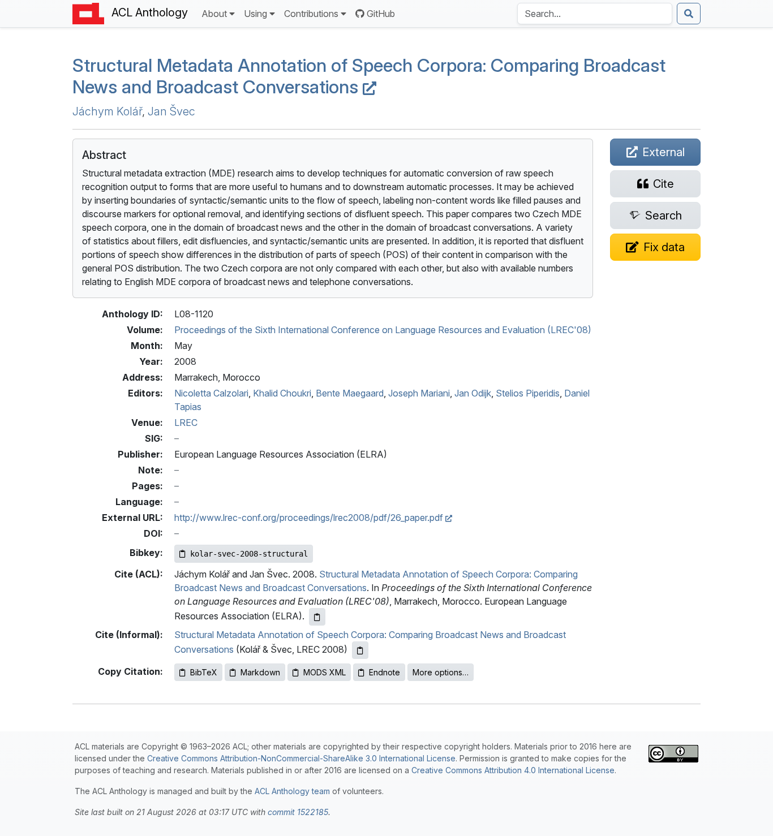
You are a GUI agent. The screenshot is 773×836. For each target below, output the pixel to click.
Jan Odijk (472, 393)
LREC (185, 422)
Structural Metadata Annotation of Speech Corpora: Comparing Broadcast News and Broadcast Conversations (368, 76)
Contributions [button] (311, 13)
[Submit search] (689, 13)
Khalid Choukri (282, 393)
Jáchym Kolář (107, 111)
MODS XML (324, 672)
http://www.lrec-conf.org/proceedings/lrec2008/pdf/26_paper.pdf (309, 517)
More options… (441, 672)
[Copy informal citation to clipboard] (360, 650)
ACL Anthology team (292, 791)
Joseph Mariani (419, 393)
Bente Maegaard (350, 393)
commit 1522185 (298, 812)
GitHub (381, 13)
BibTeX (203, 672)
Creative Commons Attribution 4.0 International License (513, 770)
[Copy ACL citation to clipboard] (317, 617)
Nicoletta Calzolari (211, 393)
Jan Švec (171, 111)
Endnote (384, 672)
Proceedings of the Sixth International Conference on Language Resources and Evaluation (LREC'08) (382, 329)
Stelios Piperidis (528, 393)
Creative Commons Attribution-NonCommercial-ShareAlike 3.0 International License (301, 758)
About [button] (214, 13)
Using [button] (255, 13)
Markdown (260, 672)
